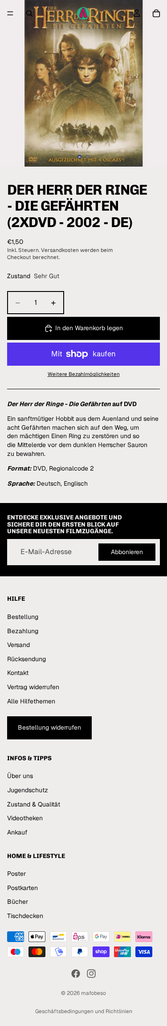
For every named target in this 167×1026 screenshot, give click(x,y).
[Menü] (10, 13)
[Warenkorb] (156, 13)
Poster (16, 874)
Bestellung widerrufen (49, 727)
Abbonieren (127, 552)
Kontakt (18, 673)
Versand (18, 645)
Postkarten (22, 888)
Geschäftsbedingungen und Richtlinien (83, 1011)
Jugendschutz (27, 790)
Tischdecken (25, 916)
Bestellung (22, 617)
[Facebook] (75, 973)
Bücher (17, 902)
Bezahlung (22, 631)
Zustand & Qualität (33, 804)
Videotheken (25, 818)
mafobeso (93, 993)
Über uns (20, 776)
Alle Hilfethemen (31, 701)
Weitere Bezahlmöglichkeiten (84, 374)
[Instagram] (91, 973)
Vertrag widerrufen (33, 687)
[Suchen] (29, 13)
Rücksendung (26, 659)
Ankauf (17, 832)
